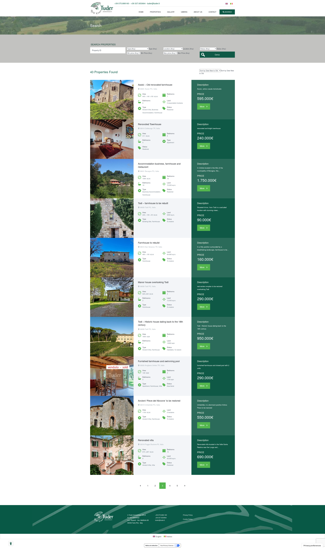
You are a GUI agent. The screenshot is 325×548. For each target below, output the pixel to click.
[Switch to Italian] (231, 3)
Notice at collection (151, 545)
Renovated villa (146, 440)
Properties (155, 12)
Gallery (171, 12)
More (202, 106)
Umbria (184, 12)
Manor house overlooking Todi (153, 282)
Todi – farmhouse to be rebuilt (153, 203)
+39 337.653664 (161, 518)
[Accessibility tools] (10, 543)
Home (141, 12)
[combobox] (153, 48)
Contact (212, 12)
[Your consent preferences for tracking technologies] (312, 545)
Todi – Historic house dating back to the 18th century (160, 323)
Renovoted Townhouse (149, 124)
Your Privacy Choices (166, 545)
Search (228, 12)
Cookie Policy (187, 519)
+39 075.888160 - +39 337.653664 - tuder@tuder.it (137, 3)
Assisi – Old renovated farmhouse (155, 84)
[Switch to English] (226, 3)
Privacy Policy (188, 515)
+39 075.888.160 (161, 515)
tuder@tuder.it (160, 520)
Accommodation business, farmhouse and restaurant (159, 165)
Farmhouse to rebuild (148, 242)
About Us (198, 12)
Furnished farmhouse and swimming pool (159, 361)
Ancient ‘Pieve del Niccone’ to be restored (159, 400)
